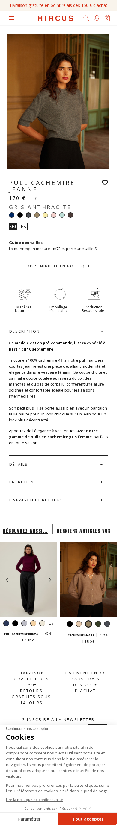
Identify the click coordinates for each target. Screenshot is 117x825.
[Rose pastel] (53, 215)
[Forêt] (98, 624)
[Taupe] (37, 215)
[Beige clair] (33, 624)
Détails (18, 464)
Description (24, 331)
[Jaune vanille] (45, 215)
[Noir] (20, 215)
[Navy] (11, 215)
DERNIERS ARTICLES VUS (84, 531)
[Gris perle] (24, 624)
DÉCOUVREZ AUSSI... (25, 531)
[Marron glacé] (70, 215)
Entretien (21, 482)
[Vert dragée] (62, 215)
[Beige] (79, 624)
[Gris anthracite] (107, 624)
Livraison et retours (36, 500)
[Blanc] (42, 624)
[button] (50, 579)
